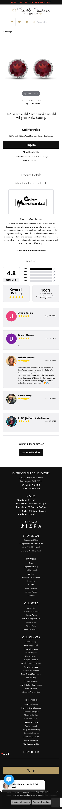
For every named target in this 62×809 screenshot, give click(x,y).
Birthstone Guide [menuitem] (31, 718)
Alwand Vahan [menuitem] (31, 591)
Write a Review (31, 452)
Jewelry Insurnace (31, 666)
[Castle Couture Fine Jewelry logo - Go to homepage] (31, 11)
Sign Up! (31, 770)
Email (6, 754)
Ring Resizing (31, 677)
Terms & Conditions (31, 629)
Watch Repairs (31, 688)
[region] (31, 69)
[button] (11, 22)
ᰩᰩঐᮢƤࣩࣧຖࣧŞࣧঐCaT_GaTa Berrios (33, 417)
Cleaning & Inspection (31, 692)
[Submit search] (33, 22)
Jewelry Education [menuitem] (31, 704)
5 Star (26, 269)
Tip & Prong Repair (31, 681)
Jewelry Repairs (31, 652)
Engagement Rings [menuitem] (31, 566)
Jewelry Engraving (31, 648)
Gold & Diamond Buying (31, 663)
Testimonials (31, 622)
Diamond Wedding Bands (31, 550)
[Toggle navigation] (4, 22)
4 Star (26, 272)
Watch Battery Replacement (31, 684)
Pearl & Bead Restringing (31, 674)
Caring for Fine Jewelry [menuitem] (31, 729)
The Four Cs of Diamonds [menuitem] (31, 708)
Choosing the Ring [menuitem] (31, 715)
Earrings (8, 31)
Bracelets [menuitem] (31, 581)
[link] (31, 2)
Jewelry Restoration (31, 670)
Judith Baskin (25, 312)
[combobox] (49, 22)
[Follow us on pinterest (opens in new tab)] (35, 526)
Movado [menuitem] (31, 595)
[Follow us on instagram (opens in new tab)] (30, 526)
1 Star (26, 281)
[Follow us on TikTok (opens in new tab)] (22, 526)
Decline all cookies (21, 802)
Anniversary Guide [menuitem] (31, 740)
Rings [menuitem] (31, 563)
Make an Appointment (31, 618)
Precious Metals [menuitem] (31, 726)
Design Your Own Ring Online (31, 543)
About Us (31, 607)
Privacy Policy (31, 625)
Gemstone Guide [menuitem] (31, 722)
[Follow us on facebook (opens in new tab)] (26, 526)
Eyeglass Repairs (31, 659)
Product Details (31, 174)
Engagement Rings (31, 540)
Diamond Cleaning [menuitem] (31, 733)
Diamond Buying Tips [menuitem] (31, 711)
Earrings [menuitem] (31, 573)
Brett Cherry (24, 395)
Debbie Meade (26, 357)
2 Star (26, 278)
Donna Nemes (26, 335)
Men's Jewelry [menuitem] (31, 588)
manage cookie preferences (28, 795)
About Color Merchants (31, 183)
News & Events (31, 615)
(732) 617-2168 (31, 103)
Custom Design (31, 656)
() (54, 269)
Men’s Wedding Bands (31, 547)
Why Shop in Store (31, 611)
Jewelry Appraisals (31, 645)
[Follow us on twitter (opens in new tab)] (40, 526)
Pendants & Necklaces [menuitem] (31, 577)
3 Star (26, 275)
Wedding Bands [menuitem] (31, 570)
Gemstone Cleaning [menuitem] (31, 736)
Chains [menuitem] (31, 584)
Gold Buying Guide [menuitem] (31, 743)
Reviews (31, 260)
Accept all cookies (41, 802)
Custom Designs (31, 641)
